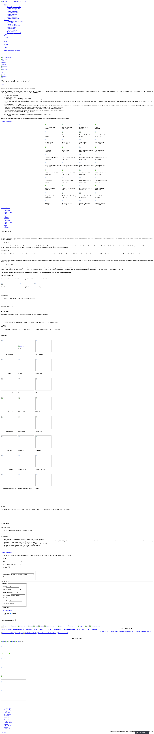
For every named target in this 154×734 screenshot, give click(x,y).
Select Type (6, 613)
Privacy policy (7, 709)
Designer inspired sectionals (14, 33)
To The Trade (7, 721)
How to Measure (7, 610)
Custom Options (8, 722)
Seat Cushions (6, 595)
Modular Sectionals (12, 30)
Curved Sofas (10, 15)
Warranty (6, 711)
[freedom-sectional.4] (6, 57)
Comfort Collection (12, 10)
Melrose (41, 629)
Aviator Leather (5, 629)
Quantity (5, 567)
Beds (5, 36)
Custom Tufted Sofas (12, 11)
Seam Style (6, 600)
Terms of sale (7, 708)
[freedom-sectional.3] (5, 70)
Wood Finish (6, 592)
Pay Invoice (7, 719)
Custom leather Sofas (12, 12)
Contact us (6, 717)
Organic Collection (12, 14)
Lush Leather (13, 629)
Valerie (49, 629)
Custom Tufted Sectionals (13, 25)
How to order (7, 714)
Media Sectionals (11, 31)
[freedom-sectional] (5, 74)
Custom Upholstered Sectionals (15, 21)
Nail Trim (5, 603)
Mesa (35, 629)
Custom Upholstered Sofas (14, 7)
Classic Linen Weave (59, 629)
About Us (6, 715)
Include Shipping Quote (8, 620)
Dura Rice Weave (80, 629)
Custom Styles (7, 725)
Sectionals (6, 20)
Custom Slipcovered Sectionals (15, 23)
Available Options (5, 208)
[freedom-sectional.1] (5, 64)
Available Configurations (7, 121)
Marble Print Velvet (22, 629)
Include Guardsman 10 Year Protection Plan (13, 623)
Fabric (4, 564)
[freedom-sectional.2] (5, 67)
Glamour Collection (12, 17)
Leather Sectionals (11, 27)
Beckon (30, 629)
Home (5, 4)
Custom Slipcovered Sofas (13, 8)
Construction (7, 712)
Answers (6, 727)
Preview (5, 577)
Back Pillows (6, 598)
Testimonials (7, 728)
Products (6, 47)
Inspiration (6, 724)
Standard (13, 613)
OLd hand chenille (70, 629)
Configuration (6, 574)
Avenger (94, 629)
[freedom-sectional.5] (5, 77)
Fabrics (6, 37)
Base (4, 586)
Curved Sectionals (11, 28)
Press (87, 629)
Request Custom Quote (6, 552)
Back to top (3, 732)
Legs (4, 589)
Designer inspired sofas (13, 18)
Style (4, 561)
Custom (7, 615)
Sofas (5, 5)
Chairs (5, 34)
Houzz (2, 84)
